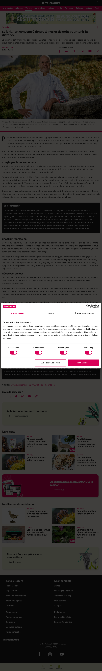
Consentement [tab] (17, 313)
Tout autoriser (83, 363)
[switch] (38, 353)
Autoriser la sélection (50, 363)
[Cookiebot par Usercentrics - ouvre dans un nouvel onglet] (88, 306)
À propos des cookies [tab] (84, 313)
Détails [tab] (51, 313)
